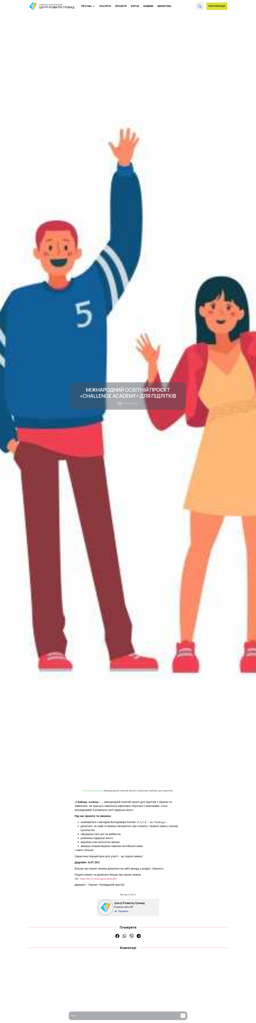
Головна (87, 790)
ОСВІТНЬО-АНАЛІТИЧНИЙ (50, 5)
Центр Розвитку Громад (129, 903)
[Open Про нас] (94, 6)
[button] (183, 1015)
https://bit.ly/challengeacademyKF (98, 878)
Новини (97, 790)
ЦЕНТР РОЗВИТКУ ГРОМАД (57, 7)
